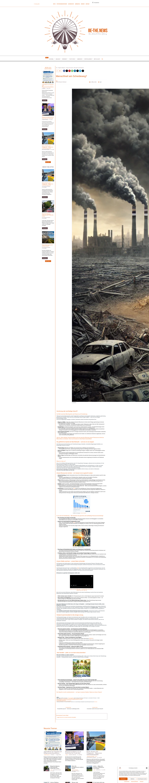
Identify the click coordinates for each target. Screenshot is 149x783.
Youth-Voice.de (44, 82)
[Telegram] (80, 71)
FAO (74, 488)
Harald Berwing (98, 769)
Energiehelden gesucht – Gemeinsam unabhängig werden (68, 708)
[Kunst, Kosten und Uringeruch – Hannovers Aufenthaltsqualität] (48, 138)
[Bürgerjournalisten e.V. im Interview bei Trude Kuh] (48, 109)
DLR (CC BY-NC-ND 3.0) (82, 590)
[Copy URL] (83, 71)
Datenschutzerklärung (134, 781)
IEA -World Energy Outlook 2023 (61, 700)
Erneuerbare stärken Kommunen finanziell (95, 708)
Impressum (141, 781)
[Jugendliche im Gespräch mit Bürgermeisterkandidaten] (48, 77)
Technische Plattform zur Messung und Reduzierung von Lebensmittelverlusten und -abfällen (69, 699)
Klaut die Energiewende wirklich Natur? (78, 767)
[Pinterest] (69, 71)
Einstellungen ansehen (142, 778)
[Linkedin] (75, 71)
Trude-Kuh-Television (45, 119)
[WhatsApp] (72, 71)
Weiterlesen (44, 100)
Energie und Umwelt (69, 67)
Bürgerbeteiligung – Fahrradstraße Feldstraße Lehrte (47, 215)
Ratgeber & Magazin (61, 67)
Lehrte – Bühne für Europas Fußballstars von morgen (98, 767)
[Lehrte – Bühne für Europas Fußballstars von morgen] (89, 768)
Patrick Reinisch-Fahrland (45, 149)
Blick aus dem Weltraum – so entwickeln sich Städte (81, 589)
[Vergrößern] (88, 496)
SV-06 (94, 769)
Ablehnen (132, 778)
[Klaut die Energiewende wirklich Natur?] (48, 237)
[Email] (77, 71)
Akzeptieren (123, 778)
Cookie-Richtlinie (126, 781)
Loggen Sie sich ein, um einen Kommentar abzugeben (66, 717)
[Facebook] (64, 71)
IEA (74, 522)
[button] (146, 768)
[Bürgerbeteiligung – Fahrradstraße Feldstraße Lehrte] (48, 206)
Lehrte (43, 211)
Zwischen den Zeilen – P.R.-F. (46, 180)
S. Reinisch (43, 88)
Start (57, 67)
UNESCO (91, 638)
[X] (67, 71)
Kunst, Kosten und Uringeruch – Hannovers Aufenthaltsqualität (47, 147)
